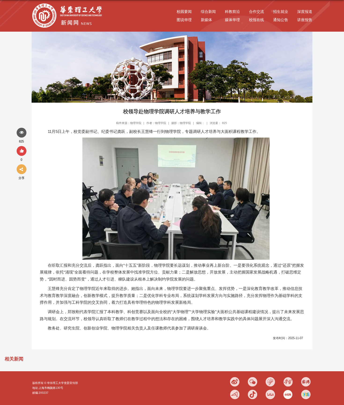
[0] (21, 151)
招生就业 (280, 12)
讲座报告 (304, 20)
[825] (21, 133)
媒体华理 (232, 20)
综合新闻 (208, 12)
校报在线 (256, 20)
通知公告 (280, 20)
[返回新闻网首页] (68, 4)
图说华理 (184, 20)
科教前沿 (232, 12)
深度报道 (304, 12)
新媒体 (206, 20)
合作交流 (256, 12)
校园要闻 (184, 12)
